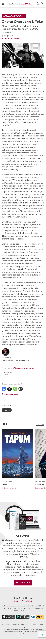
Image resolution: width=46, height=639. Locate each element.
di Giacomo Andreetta (9, 488)
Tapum (4, 484)
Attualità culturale (13, 16)
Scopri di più (23, 582)
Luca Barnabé (7, 33)
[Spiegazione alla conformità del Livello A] (37, 617)
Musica (7, 410)
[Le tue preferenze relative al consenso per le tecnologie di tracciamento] (42, 635)
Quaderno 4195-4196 (13, 38)
